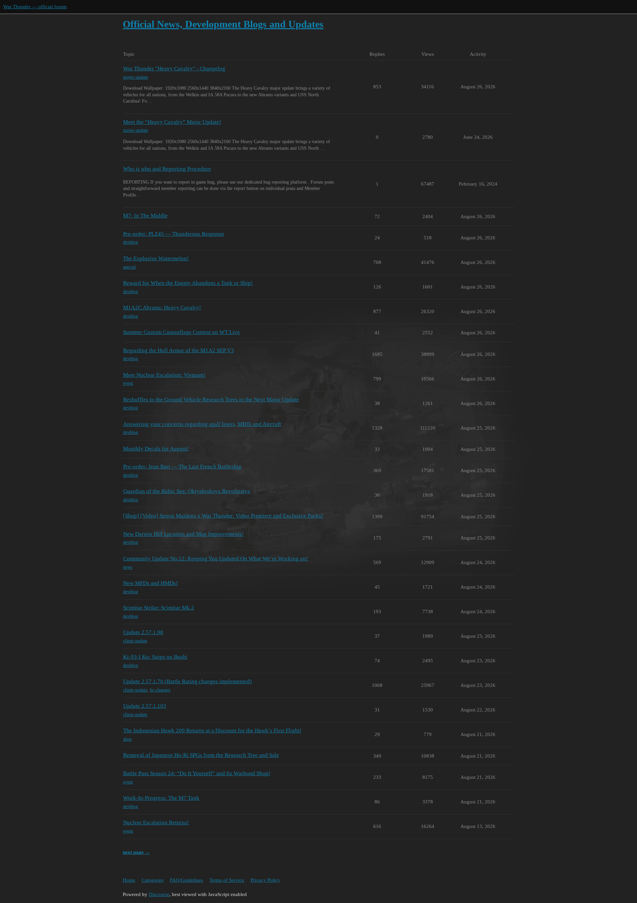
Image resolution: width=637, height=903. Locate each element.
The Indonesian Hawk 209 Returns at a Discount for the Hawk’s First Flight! (212, 730)
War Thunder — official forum (35, 6)
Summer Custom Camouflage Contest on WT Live (181, 332)
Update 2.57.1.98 (143, 632)
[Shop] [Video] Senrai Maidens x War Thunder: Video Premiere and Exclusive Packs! (223, 516)
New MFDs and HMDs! (150, 583)
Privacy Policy (265, 880)
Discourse (159, 894)
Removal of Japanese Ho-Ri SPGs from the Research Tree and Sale (201, 755)
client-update (135, 640)
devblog (130, 242)
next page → (136, 852)
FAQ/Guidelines (186, 880)
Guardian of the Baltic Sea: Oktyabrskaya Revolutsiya (186, 491)
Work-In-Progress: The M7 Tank (161, 798)
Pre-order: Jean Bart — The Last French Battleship (182, 466)
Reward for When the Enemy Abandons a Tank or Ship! (188, 283)
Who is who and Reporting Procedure (167, 169)
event (128, 383)
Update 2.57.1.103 (144, 706)
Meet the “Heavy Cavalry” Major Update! (172, 122)
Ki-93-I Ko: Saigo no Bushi (155, 657)
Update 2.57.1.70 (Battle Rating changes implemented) (187, 681)
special (129, 267)
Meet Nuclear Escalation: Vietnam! (164, 375)
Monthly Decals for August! (156, 449)
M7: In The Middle (145, 215)
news (127, 567)
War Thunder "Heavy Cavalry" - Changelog (174, 68)
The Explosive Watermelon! (156, 258)
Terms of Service (226, 880)
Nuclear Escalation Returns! (156, 822)
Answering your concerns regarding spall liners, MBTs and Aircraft (202, 424)
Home (129, 880)
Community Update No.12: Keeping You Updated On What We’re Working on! (215, 558)
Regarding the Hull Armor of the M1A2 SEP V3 (178, 350)
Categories (153, 880)
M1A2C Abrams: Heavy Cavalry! (162, 307)
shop (127, 739)
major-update (135, 77)
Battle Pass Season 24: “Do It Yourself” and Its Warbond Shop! (196, 773)
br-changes (160, 690)
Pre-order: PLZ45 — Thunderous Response (173, 234)
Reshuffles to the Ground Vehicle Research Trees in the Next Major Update (211, 399)
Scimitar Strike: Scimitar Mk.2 (158, 608)
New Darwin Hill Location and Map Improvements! (183, 534)
